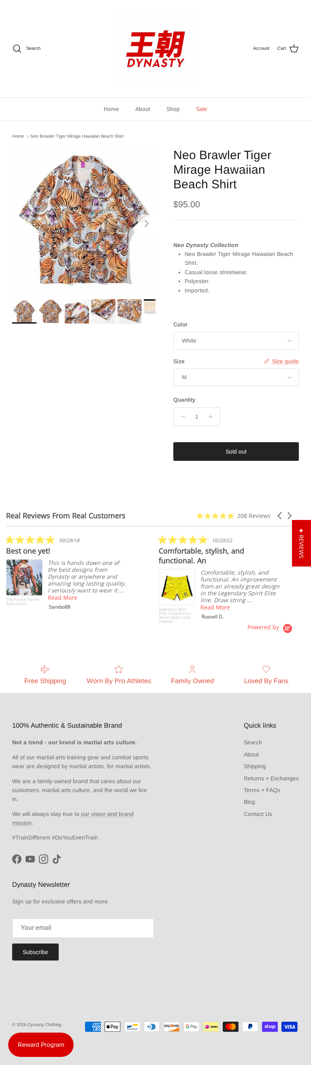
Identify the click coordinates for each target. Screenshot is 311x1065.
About (142, 109)
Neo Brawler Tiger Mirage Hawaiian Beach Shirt (77, 136)
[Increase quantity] (213, 417)
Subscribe (35, 952)
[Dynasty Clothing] (155, 48)
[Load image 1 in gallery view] (84, 219)
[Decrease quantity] (181, 417)
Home (111, 109)
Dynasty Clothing (44, 1024)
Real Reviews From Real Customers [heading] (66, 515)
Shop (173, 109)
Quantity (184, 399)
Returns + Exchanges (271, 778)
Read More (62, 597)
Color (180, 324)
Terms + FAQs (262, 790)
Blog (249, 802)
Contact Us (258, 814)
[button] (280, 515)
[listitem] (67, 574)
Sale (201, 109)
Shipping (255, 766)
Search (253, 742)
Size (179, 361)
